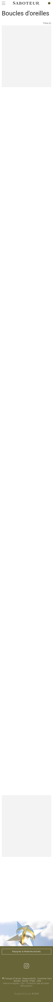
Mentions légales (11, 983)
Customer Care (44, 978)
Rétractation (26, 986)
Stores (25, 981)
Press (32, 981)
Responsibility (29, 978)
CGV (23, 983)
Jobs (38, 981)
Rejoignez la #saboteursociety (26, 951)
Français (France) (12, 978)
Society (17, 981)
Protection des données (37, 983)
